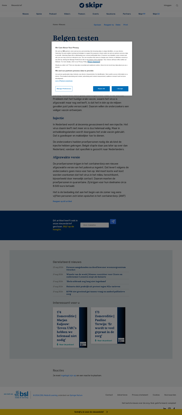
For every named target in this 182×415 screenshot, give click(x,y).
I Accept (120, 88)
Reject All (101, 88)
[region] (92, 69)
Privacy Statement (94, 61)
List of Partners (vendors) (63, 81)
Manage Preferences (64, 88)
